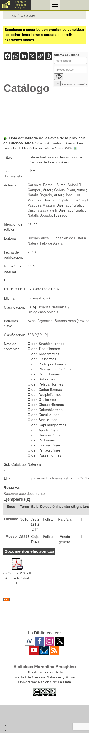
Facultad (11, 518)
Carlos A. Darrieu (49, 143)
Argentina (45, 320)
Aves (32, 320)
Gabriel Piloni (64, 189)
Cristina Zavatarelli (42, 209)
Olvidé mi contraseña (73, 84)
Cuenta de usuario (66, 55)
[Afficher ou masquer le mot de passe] (58, 76)
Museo (11, 536)
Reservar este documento (24, 493)
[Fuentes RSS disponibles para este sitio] (44, 599)
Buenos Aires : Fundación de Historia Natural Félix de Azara (57, 240)
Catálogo (26, 88)
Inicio (12, 14)
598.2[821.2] (38, 334)
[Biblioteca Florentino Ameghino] (15, 5)
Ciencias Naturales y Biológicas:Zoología (48, 309)
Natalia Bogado (40, 194)
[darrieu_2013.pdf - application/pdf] (17, 562)
